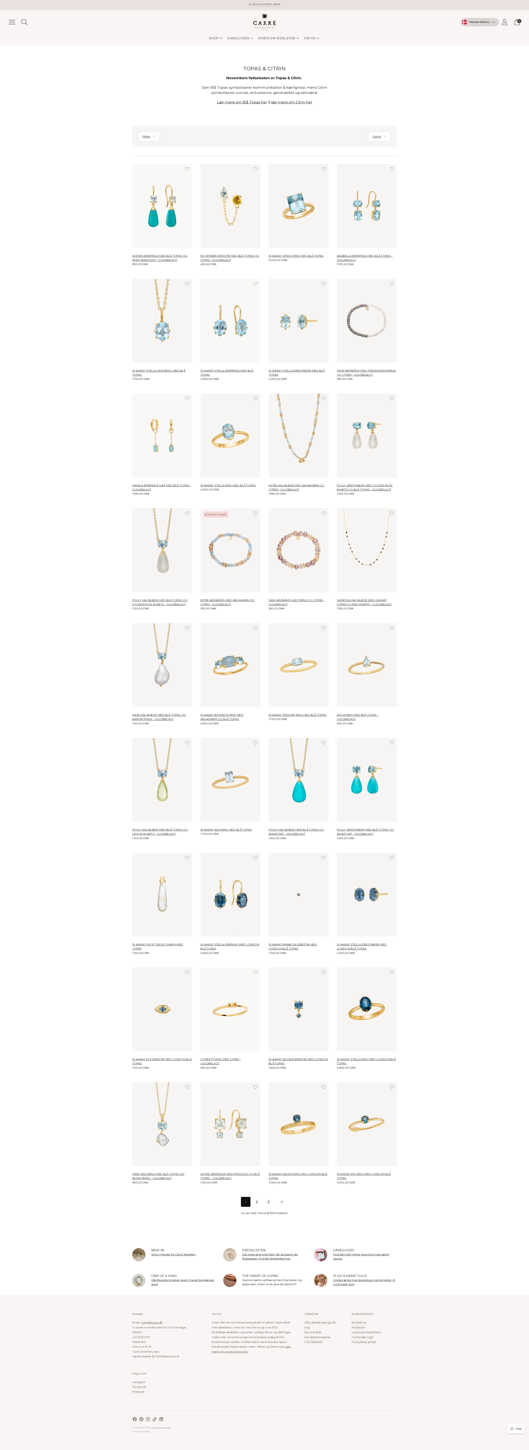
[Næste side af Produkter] (281, 1202)
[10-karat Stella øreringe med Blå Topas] (230, 321)
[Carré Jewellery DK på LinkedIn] (161, 1420)
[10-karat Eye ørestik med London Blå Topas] (162, 1009)
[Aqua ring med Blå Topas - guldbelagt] (367, 665)
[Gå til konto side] (504, 22)
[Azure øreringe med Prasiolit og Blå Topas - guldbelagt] (230, 1124)
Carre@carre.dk (152, 1322)
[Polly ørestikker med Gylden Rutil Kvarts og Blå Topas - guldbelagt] (367, 435)
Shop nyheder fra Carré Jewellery (173, 1254)
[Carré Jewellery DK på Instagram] (147, 1420)
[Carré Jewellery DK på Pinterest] (141, 1420)
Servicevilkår (313, 1332)
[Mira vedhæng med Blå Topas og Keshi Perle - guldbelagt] (162, 1124)
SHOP (214, 38)
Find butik (358, 1327)
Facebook (139, 1386)
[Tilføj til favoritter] (187, 169)
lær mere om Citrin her (291, 102)
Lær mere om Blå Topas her (242, 102)
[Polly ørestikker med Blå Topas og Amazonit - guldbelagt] (367, 780)
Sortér (377, 136)
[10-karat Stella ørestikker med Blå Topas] (299, 321)
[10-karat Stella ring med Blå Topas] (230, 435)
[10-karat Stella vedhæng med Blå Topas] (162, 321)
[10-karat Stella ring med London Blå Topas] (367, 1009)
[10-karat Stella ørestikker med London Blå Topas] (367, 895)
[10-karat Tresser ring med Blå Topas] (299, 665)
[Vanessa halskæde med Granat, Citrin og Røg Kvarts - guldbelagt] (367, 550)
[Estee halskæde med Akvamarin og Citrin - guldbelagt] (299, 435)
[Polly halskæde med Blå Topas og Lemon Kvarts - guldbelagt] (162, 780)
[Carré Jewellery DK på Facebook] (134, 1420)
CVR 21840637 (313, 1342)
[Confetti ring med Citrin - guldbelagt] (230, 1009)
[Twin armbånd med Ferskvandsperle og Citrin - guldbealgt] (367, 321)
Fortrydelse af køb (364, 1342)
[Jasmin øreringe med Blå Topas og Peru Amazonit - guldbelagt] (162, 206)
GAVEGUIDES (238, 38)
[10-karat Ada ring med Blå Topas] (230, 780)
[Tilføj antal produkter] (148, 264)
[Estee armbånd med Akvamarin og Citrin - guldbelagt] (230, 550)
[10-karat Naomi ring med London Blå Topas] (299, 1124)
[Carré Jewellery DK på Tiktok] (154, 1420)
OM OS (310, 38)
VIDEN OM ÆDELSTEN (276, 38)
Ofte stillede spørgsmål (319, 1322)
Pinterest (138, 1391)
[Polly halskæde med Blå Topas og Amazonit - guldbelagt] (299, 780)
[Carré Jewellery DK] (264, 22)
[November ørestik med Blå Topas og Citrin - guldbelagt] (230, 206)
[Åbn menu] (12, 22)
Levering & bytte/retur (366, 1332)
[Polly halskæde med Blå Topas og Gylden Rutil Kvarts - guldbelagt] (162, 550)
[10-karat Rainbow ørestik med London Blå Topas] (299, 895)
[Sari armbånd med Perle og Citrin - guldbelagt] (299, 550)
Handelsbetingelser (317, 1337)
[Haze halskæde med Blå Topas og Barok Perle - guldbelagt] (162, 665)
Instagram (138, 1382)
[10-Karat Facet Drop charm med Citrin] (162, 895)
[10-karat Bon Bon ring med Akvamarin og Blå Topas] (230, 665)
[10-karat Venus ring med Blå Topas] (299, 206)
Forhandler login (363, 1337)
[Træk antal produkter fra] (135, 264)
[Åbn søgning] (24, 22)
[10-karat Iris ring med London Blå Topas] (367, 1124)
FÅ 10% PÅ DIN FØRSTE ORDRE (265, 4)
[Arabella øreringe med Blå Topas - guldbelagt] (367, 206)
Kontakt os (359, 1322)
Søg (307, 1327)
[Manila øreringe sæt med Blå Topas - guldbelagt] (162, 435)
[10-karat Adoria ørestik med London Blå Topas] (299, 1009)
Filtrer (146, 136)
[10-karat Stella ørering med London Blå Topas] (230, 895)
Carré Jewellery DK (161, 1427)
